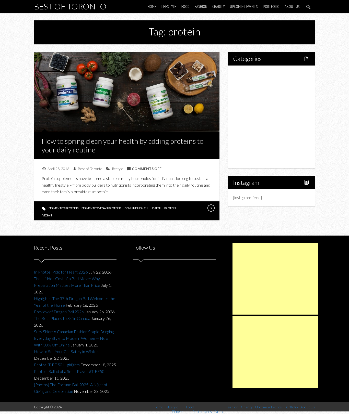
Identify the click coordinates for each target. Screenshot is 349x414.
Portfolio (271, 6)
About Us (292, 6)
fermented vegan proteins (101, 208)
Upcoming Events (244, 6)
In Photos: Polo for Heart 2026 (61, 271)
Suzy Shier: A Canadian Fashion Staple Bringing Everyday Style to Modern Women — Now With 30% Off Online (74, 338)
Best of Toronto (70, 6)
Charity (218, 6)
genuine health (136, 208)
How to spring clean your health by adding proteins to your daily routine (122, 145)
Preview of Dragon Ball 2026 (59, 311)
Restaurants (254, 108)
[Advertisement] (275, 279)
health (156, 208)
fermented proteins (63, 208)
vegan (47, 215)
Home (152, 6)
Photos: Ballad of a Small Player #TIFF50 (69, 371)
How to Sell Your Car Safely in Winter (66, 351)
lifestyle (117, 168)
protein (170, 208)
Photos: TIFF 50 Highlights (57, 364)
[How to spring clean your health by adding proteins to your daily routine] (210, 208)
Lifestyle (168, 6)
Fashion (201, 6)
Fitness (250, 90)
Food (185, 6)
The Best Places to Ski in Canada (62, 318)
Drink (248, 116)
